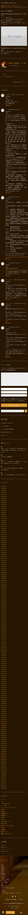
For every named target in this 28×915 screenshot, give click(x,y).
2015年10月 (4, 586)
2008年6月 (3, 755)
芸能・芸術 (4, 823)
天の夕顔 (3, 457)
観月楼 (2, 827)
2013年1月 (3, 645)
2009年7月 (3, 729)
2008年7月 (3, 753)
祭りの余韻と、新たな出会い (7, 423)
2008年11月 (4, 745)
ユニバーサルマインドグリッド (8, 807)
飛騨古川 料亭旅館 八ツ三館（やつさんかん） (12, 5)
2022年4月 (3, 548)
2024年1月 (3, 514)
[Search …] (21, 912)
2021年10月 (4, 558)
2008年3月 (3, 761)
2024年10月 (4, 500)
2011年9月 (3, 677)
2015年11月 (4, 584)
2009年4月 (3, 735)
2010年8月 (3, 703)
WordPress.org (4, 851)
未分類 (2, 817)
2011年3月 (3, 689)
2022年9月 (3, 538)
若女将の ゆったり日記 (7, 7)
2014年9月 (3, 605)
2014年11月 (4, 603)
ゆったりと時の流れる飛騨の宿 (7, 429)
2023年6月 (3, 528)
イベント (3, 799)
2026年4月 (3, 486)
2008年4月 (3, 759)
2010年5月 (3, 709)
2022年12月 (4, 534)
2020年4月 (3, 574)
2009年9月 (3, 725)
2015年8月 (3, 590)
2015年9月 (3, 588)
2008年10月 (4, 747)
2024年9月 (3, 502)
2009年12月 (4, 719)
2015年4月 (3, 597)
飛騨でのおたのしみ (6, 833)
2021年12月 (4, 554)
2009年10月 (4, 723)
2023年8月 (3, 524)
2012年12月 (4, 647)
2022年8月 (3, 540)
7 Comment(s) (24, 7)
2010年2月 (3, 715)
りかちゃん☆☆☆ (9, 280)
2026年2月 (3, 488)
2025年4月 (3, 494)
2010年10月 (4, 699)
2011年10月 (4, 675)
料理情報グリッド (5, 813)
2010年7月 (3, 705)
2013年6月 (3, 635)
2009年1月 (3, 741)
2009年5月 (3, 733)
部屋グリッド (4, 831)
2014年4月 (3, 615)
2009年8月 (3, 727)
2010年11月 (4, 697)
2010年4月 (3, 711)
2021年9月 (3, 560)
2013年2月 (3, 643)
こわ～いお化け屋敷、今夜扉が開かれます (9, 468)
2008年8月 (3, 751)
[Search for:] (12, 411)
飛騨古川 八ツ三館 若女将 (17, 475)
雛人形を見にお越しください (7, 432)
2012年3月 (3, 665)
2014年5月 (3, 613)
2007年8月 (3, 776)
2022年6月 (3, 544)
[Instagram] (15, 896)
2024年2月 (3, 512)
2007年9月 (3, 774)
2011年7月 (3, 681)
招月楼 (2, 811)
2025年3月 (3, 496)
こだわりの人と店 (5, 803)
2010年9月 (3, 701)
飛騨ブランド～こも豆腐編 (6, 461)
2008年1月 (3, 766)
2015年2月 (3, 601)
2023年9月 (3, 522)
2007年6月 (3, 780)
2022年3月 (3, 550)
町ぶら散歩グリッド (6, 821)
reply (9, 105)
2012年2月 (3, 667)
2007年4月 (3, 784)
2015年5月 (3, 595)
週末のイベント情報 (5, 475)
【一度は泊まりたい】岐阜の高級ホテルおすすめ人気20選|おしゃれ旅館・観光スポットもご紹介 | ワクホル (13, 450)
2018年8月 (3, 576)
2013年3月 (3, 641)
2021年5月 (3, 568)
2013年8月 (3, 631)
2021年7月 (3, 564)
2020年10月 (4, 572)
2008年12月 (4, 743)
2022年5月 (3, 546)
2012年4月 (3, 663)
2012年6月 (3, 659)
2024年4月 (3, 508)
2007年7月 (3, 778)
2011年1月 (3, 693)
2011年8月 (3, 679)
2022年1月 (3, 552)
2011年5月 (3, 685)
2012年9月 (3, 653)
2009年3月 (3, 737)
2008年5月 (3, 757)
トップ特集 (4, 805)
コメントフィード (5, 849)
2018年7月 (3, 578)
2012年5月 (3, 661)
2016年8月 (3, 580)
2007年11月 (4, 770)
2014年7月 (3, 609)
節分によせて (3, 435)
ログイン (3, 845)
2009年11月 (4, 721)
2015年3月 (3, 599)
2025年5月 (3, 492)
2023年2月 (3, 532)
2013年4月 (3, 639)
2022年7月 (3, 542)
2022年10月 (4, 536)
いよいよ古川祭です (5, 426)
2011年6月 (3, 683)
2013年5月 (3, 637)
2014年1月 (3, 621)
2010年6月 (3, 707)
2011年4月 (3, 687)
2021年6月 (3, 566)
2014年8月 (3, 607)
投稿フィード (4, 847)
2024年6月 (3, 504)
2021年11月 (4, 556)
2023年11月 (4, 518)
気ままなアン (8, 95)
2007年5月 (3, 782)
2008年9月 (3, 749)
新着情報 (3, 815)
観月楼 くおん (4, 448)
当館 (2, 11)
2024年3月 (3, 510)
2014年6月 (3, 611)
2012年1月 (3, 669)
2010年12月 (4, 695)
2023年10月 (4, 520)
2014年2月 (3, 619)
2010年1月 (3, 717)
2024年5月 (3, 506)
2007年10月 (4, 772)
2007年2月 (3, 788)
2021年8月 (3, 562)
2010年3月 (3, 713)
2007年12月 (4, 768)
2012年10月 (4, 651)
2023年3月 (3, 530)
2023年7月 (3, 526)
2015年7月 (3, 593)
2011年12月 (4, 671)
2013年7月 (3, 633)
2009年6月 (3, 731)
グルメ (2, 801)
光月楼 (2, 809)
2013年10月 (4, 627)
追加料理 (3, 829)
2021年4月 (3, 570)
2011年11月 (4, 673)
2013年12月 (4, 623)
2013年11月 (4, 625)
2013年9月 (3, 629)
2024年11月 (4, 498)
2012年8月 (3, 655)
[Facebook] (13, 896)
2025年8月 (3, 490)
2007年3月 (3, 786)
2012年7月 (3, 657)
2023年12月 (4, 516)
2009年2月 (3, 739)
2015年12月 (4, 582)
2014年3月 (3, 617)
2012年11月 (4, 649)
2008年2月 (3, 763)
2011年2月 (3, 691)
